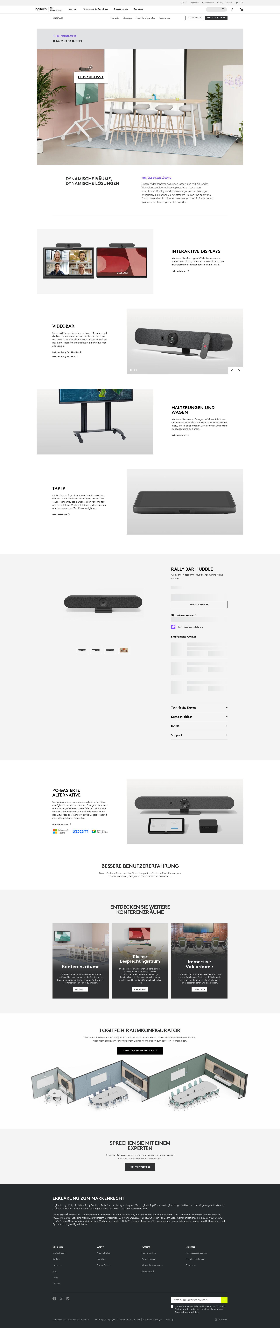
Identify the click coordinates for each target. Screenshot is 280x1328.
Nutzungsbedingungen (105, 1319)
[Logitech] (50, 9)
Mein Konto (232, 9)
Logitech (183, 3)
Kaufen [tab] (73, 9)
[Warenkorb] (241, 9)
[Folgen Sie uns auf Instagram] (68, 1299)
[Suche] (216, 9)
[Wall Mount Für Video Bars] (177, 668)
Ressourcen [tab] (121, 9)
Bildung (220, 3)
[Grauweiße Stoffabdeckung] (177, 687)
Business (57, 18)
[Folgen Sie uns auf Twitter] (61, 1299)
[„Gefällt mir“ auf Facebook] (54, 1299)
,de (241, 3)
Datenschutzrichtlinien (186, 1312)
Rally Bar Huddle (91, 77)
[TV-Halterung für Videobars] (177, 649)
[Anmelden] (224, 1300)
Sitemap (169, 1319)
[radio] (82, 650)
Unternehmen (208, 3)
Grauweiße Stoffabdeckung (205, 682)
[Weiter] (239, 370)
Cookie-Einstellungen (152, 1319)
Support (229, 3)
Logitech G (194, 3)
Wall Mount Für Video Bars (204, 663)
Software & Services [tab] (95, 9)
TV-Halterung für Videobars (205, 644)
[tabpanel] (185, 342)
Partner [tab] (138, 9)
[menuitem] (114, 17)
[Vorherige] (232, 370)
